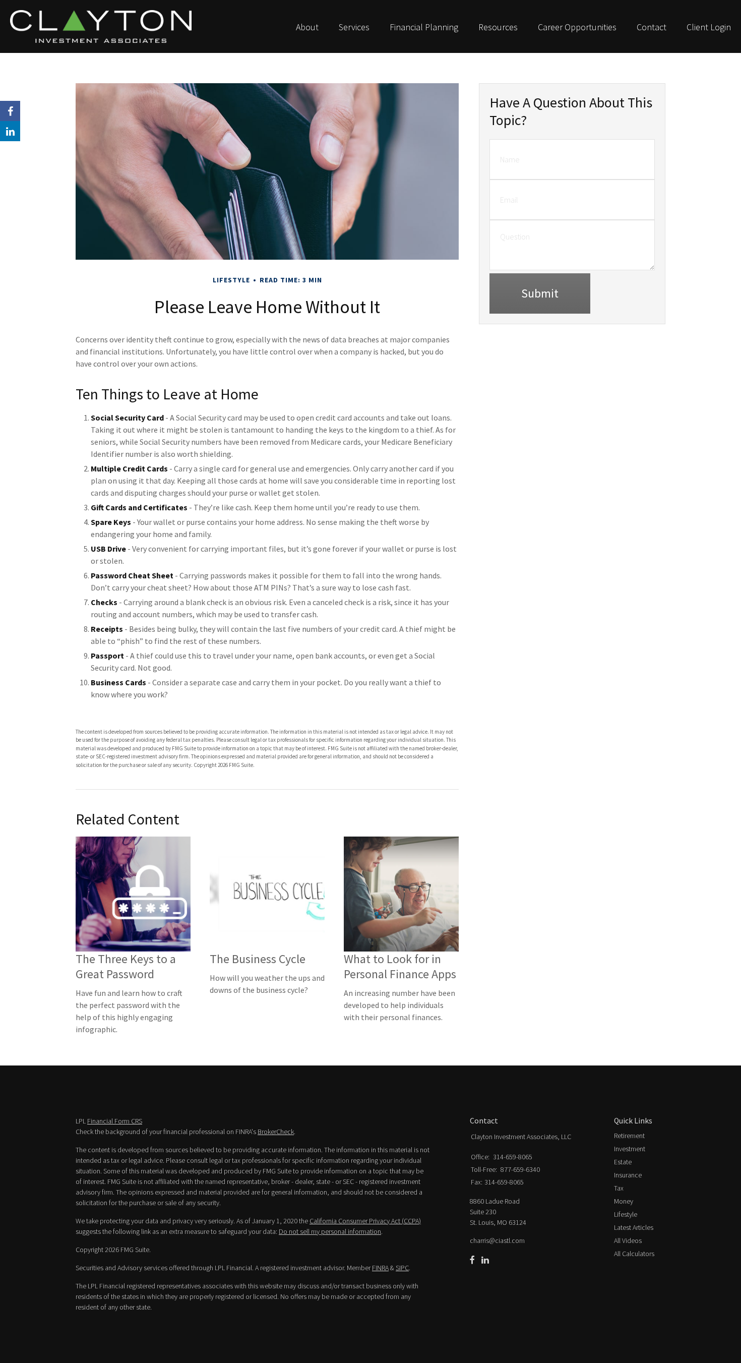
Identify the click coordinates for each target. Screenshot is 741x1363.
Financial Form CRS (114, 1120)
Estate (623, 1161)
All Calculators (634, 1253)
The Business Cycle (257, 959)
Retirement (629, 1135)
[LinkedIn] (485, 1260)
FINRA (380, 1267)
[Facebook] (472, 1260)
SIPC (402, 1267)
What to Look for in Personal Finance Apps (400, 966)
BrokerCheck (276, 1131)
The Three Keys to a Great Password (126, 966)
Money (623, 1201)
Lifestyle (625, 1214)
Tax (619, 1188)
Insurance (628, 1174)
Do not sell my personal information (330, 1231)
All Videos (628, 1240)
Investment (629, 1148)
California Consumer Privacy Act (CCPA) (365, 1220)
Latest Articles (633, 1227)
